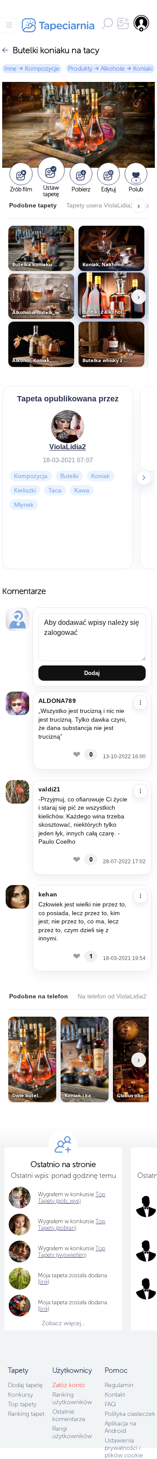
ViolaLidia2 (67, 447)
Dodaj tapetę (25, 1385)
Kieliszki (25, 490)
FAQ (110, 1404)
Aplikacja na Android (120, 1427)
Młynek (24, 504)
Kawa (81, 490)
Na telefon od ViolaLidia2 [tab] (112, 996)
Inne (10, 68)
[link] (43, 1282)
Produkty (80, 68)
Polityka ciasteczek (130, 1414)
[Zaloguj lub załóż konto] (141, 23)
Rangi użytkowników (72, 1432)
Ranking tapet (26, 1414)
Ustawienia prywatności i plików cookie (124, 1448)
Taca (54, 490)
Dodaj (92, 673)
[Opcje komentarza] (140, 702)
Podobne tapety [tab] (33, 205)
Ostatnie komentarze (68, 1415)
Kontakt (115, 1394)
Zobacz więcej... (63, 1323)
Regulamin (119, 1385)
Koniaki (143, 68)
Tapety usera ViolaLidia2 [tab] (100, 205)
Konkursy (20, 1394)
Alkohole (113, 68)
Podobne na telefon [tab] (38, 996)
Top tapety (22, 1404)
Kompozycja (31, 475)
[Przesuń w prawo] (144, 477)
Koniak (100, 475)
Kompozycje (42, 68)
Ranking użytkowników (72, 1398)
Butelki (69, 475)
